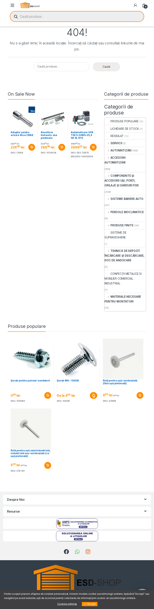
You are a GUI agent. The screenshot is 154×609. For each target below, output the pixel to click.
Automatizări (121, 150)
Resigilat (117, 136)
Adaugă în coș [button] (30, 147)
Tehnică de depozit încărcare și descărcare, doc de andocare (124, 255)
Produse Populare (124, 121)
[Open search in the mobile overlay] (77, 16)
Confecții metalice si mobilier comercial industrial (123, 278)
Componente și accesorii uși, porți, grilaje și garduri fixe (121, 180)
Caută (106, 66)
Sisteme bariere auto (126, 198)
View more (142, 598)
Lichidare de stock (124, 128)
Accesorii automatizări (115, 160)
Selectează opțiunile (89, 395)
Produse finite (121, 225)
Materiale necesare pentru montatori (122, 299)
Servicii (116, 143)
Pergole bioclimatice (127, 212)
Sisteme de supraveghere (115, 235)
